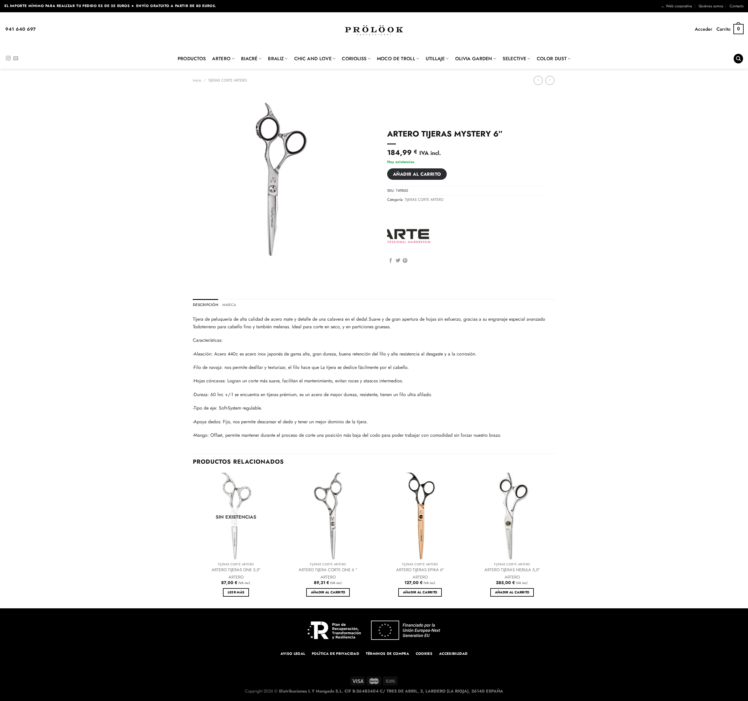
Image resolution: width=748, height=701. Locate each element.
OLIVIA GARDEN (473, 58)
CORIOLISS (354, 58)
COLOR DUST (552, 58)
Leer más (236, 592)
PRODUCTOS (192, 58)
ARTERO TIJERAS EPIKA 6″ (420, 570)
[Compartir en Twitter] (398, 260)
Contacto (737, 6)
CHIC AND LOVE (313, 58)
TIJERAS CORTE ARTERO (227, 80)
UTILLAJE (435, 58)
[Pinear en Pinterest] (405, 260)
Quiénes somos (711, 6)
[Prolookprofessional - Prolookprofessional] (374, 30)
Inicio (197, 80)
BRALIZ (276, 58)
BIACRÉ (249, 58)
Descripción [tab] (205, 305)
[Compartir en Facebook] (390, 260)
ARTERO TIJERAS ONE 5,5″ (236, 570)
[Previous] (193, 540)
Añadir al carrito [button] (328, 592)
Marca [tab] (229, 305)
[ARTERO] (409, 234)
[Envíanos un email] (15, 58)
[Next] (554, 540)
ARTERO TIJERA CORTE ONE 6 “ (328, 570)
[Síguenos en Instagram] (8, 58)
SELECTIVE (514, 58)
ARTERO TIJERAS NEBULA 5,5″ (512, 570)
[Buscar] (738, 58)
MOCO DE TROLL (396, 58)
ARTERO (221, 58)
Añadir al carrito (417, 174)
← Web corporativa (676, 6)
